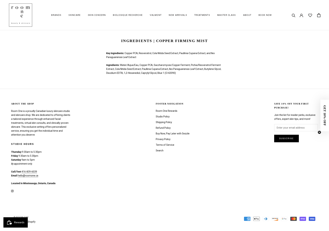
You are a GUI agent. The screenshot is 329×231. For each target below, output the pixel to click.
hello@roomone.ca (28, 175)
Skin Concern (97, 15)
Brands (56, 15)
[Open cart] (318, 15)
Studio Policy (163, 116)
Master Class (226, 15)
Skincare (75, 15)
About (247, 15)
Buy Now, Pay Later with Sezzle (173, 133)
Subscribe (286, 138)
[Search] (293, 15)
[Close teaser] (319, 132)
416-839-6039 (29, 171)
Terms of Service (165, 144)
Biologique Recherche (128, 15)
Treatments (202, 15)
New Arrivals (178, 15)
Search (159, 150)
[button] (324, 115)
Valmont (156, 15)
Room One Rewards (166, 110)
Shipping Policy (164, 122)
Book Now (265, 15)
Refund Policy (163, 127)
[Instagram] (12, 191)
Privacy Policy (163, 139)
